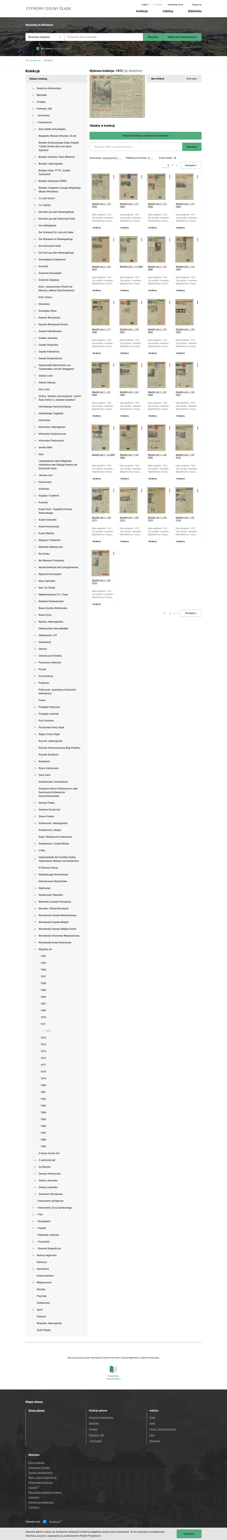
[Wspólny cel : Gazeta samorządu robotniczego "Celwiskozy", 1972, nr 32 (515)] (101, 563)
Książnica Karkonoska (101, 1417)
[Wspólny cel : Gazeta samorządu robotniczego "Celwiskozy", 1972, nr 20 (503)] (185, 312)
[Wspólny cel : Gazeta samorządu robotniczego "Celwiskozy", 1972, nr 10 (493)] (101, 187)
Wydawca (154, 1441)
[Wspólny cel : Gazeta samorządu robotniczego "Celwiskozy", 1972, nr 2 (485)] (101, 437)
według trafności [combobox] (110, 158)
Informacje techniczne (40, 1482)
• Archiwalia (95, 1441)
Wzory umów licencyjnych (42, 1477)
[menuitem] (49, 88)
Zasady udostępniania (40, 1472)
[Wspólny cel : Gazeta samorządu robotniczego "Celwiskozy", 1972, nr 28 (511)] (101, 500)
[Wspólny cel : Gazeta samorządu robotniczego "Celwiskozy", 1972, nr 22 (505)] (129, 375)
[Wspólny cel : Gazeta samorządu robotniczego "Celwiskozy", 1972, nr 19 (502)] (157, 312)
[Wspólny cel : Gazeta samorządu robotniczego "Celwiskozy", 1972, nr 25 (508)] (129, 437)
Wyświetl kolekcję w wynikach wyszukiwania (146, 135)
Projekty (93, 1429)
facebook (54, 1522)
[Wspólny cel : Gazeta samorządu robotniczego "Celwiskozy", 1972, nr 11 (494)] (129, 187)
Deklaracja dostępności (41, 1502)
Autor (152, 1423)
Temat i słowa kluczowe (162, 1429)
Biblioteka (195, 11)
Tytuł (152, 1417)
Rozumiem (189, 1533)
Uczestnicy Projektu (39, 1467)
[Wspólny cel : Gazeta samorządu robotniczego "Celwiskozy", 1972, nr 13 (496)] (185, 187)
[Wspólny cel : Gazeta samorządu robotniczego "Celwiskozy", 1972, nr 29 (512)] (129, 500)
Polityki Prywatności (90, 1535)
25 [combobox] (149, 158)
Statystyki (33, 1497)
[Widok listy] (174, 158)
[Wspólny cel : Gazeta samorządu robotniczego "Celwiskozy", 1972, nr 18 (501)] (129, 312)
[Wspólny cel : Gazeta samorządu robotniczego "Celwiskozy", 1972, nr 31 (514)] (185, 500)
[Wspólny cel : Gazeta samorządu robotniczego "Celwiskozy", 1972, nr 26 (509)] (157, 437)
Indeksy (168, 11)
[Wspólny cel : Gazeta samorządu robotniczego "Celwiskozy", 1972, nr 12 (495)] (157, 187)
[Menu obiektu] (113, 177)
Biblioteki (94, 1423)
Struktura (96, 228)
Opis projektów (36, 1462)
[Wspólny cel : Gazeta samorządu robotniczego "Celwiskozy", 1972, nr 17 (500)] (101, 312)
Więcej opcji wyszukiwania (182, 37)
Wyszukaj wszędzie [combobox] (39, 37)
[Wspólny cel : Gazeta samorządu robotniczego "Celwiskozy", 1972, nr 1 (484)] (129, 249)
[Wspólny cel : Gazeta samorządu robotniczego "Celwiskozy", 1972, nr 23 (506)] (157, 375)
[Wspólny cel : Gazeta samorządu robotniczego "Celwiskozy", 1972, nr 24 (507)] (185, 375)
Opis (151, 1435)
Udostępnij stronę (175, 4)
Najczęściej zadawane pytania (44, 1492)
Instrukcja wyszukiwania (190, 47)
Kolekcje (142, 11)
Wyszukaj (153, 37)
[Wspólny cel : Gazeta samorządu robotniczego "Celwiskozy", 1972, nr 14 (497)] (101, 249)
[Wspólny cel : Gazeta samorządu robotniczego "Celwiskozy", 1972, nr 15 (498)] (157, 249)
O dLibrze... (34, 1507)
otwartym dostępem (62, 48)
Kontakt (32, 1487)
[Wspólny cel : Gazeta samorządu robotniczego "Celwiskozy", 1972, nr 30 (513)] (157, 500)
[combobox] (103, 37)
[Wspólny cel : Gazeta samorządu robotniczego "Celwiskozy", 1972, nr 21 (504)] (101, 375)
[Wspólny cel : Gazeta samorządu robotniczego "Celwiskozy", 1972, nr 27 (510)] (185, 437)
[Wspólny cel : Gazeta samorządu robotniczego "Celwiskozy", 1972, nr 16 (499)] (185, 249)
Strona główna (33, 60)
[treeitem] (56, 88)
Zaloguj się (196, 4)
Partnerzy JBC (96, 1435)
